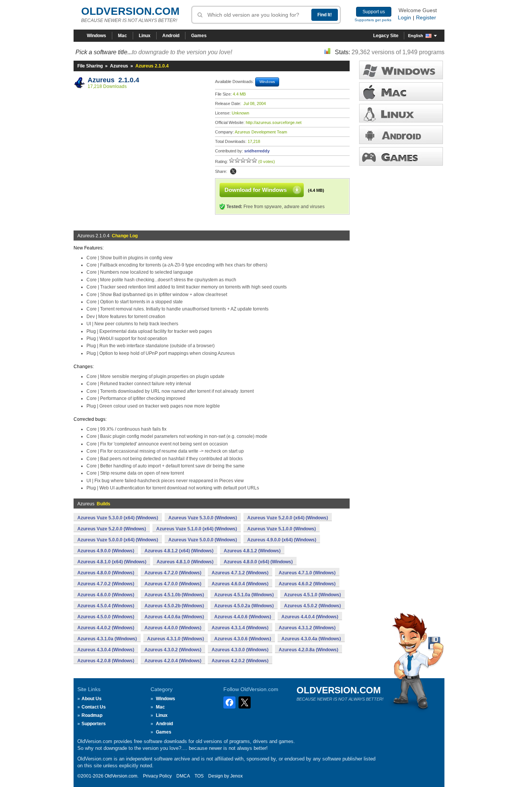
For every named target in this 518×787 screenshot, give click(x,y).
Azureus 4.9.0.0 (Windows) (105, 550)
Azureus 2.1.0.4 (113, 80)
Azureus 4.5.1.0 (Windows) (312, 594)
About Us (92, 698)
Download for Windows (255, 190)
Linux (145, 35)
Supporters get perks (373, 20)
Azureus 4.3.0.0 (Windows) (240, 649)
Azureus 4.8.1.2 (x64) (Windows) (178, 550)
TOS (199, 776)
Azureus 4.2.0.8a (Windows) (308, 649)
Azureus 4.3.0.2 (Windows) (172, 649)
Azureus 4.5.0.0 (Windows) (105, 616)
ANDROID (401, 134)
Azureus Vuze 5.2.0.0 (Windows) (111, 528)
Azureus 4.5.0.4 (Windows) (105, 605)
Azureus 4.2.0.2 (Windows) (240, 660)
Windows (96, 35)
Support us (374, 11)
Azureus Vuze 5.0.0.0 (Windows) (202, 539)
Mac (122, 35)
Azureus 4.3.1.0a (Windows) (107, 638)
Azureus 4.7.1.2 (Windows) (240, 572)
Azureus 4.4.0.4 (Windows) (309, 616)
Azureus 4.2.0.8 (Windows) (105, 660)
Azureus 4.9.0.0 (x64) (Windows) (281, 539)
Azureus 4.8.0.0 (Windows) (105, 572)
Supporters (94, 723)
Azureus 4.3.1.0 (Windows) (175, 638)
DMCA (183, 776)
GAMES (401, 156)
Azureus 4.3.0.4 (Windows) (105, 649)
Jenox (236, 776)
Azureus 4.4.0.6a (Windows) (174, 616)
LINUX (401, 113)
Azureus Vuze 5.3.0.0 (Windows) (202, 517)
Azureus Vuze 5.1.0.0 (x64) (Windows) (196, 528)
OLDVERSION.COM (130, 11)
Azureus (119, 66)
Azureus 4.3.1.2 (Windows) (307, 627)
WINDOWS (401, 70)
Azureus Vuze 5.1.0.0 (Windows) (281, 528)
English (415, 35)
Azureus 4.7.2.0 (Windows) (172, 572)
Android (170, 35)
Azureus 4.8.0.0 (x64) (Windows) (258, 561)
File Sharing (90, 66)
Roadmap (92, 715)
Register (426, 17)
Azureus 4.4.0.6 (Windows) (242, 616)
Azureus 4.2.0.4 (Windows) (172, 660)
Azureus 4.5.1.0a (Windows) (244, 594)
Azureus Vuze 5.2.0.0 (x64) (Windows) (287, 517)
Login (404, 17)
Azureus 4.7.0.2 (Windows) (105, 583)
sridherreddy (257, 151)
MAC (401, 91)
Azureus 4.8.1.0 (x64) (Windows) (111, 561)
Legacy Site (386, 35)
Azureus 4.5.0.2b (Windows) (174, 605)
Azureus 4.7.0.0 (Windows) (172, 583)
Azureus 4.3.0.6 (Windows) (242, 638)
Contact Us (94, 707)
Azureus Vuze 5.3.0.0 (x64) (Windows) (117, 517)
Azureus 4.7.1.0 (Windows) (307, 572)
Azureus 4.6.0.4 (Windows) (240, 583)
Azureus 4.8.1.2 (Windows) (252, 550)
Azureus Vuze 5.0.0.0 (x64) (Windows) (117, 539)
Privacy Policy (157, 776)
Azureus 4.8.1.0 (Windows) (185, 561)
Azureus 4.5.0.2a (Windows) (244, 605)
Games (199, 35)
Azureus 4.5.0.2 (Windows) (312, 605)
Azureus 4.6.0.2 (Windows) (307, 583)
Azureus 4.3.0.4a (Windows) (311, 638)
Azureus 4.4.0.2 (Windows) (105, 627)
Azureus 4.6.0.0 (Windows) (105, 594)
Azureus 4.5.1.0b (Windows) (174, 594)
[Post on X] (233, 171)
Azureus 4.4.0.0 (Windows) (172, 627)
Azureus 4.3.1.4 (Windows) (240, 627)
